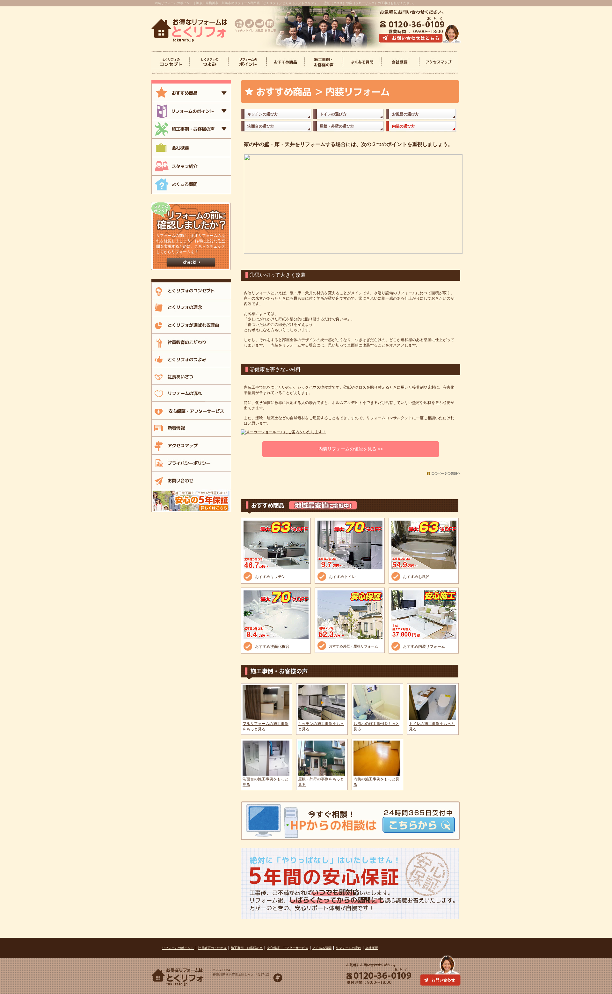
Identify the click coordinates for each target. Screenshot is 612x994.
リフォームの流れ (348, 948)
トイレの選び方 (333, 114)
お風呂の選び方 (405, 114)
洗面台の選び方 (260, 126)
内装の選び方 (403, 126)
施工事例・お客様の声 (247, 948)
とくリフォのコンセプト (170, 62)
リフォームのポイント (178, 948)
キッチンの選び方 (262, 114)
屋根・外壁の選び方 (337, 126)
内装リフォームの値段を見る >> (350, 448)
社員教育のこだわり (212, 948)
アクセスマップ (438, 62)
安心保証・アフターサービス (287, 948)
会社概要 (400, 62)
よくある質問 (362, 62)
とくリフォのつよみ (209, 62)
